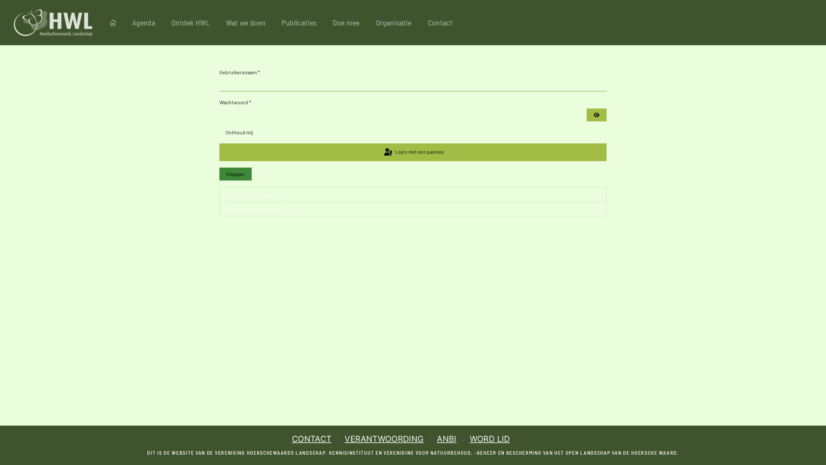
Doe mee (346, 22)
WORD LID (490, 439)
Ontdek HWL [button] (190, 22)
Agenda (143, 22)
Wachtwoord (235, 102)
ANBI (446, 439)
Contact (440, 22)
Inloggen (235, 174)
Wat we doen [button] (246, 22)
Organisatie (394, 22)
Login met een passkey (419, 152)
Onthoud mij (239, 132)
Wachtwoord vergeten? (251, 194)
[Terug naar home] (53, 22)
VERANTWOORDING (384, 439)
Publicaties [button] (299, 22)
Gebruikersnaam (239, 72)
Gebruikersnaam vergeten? (256, 209)
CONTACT (311, 439)
